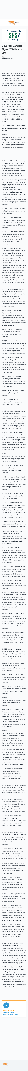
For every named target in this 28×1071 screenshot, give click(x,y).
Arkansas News (6, 58)
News (12, 58)
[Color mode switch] (20, 22)
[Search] (22, 22)
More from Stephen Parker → (11, 1014)
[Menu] (25, 22)
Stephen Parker (8, 1012)
